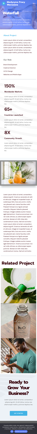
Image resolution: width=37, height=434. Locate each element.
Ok (12, 431)
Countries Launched (13, 115)
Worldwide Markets (13, 91)
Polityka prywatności (21, 431)
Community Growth (13, 138)
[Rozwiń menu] (33, 3)
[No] (35, 428)
